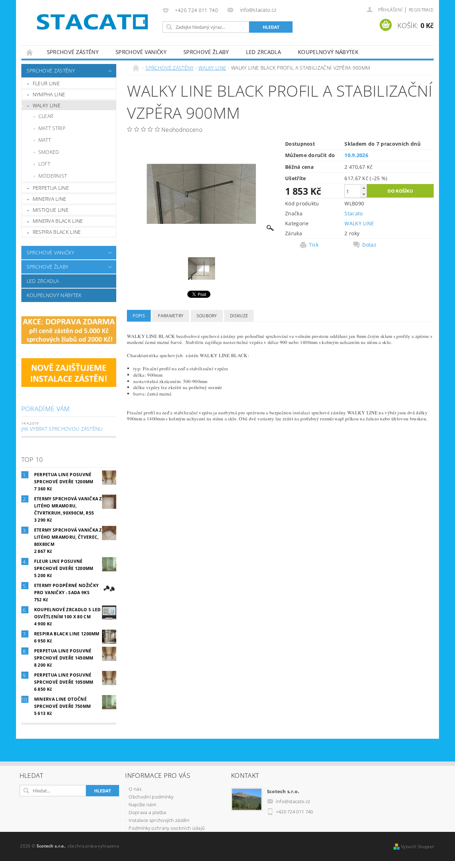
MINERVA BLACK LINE (58, 220)
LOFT (44, 163)
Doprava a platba (147, 812)
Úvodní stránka (29, 52)
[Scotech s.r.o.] (90, 21)
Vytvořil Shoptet (417, 847)
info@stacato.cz (293, 801)
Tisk (313, 245)
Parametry (170, 316)
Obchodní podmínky (151, 796)
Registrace (421, 10)
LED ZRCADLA (263, 51)
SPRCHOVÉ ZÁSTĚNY (72, 51)
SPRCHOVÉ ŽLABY (206, 51)
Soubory (207, 316)
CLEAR (45, 116)
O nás (135, 789)
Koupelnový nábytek (328, 51)
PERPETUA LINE (51, 187)
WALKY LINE (46, 105)
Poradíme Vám (45, 408)
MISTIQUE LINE (51, 209)
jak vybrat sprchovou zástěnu (62, 428)
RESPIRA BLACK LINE (57, 231)
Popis (139, 316)
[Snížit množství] (363, 194)
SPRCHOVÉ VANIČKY (141, 51)
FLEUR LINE (46, 83)
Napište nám (142, 804)
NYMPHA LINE (49, 94)
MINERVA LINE (49, 198)
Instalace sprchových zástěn (159, 820)
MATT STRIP (51, 128)
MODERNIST (52, 175)
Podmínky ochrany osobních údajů (167, 828)
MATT (44, 139)
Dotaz (369, 245)
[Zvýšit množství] (363, 187)
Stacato (353, 213)
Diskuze (239, 316)
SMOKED (48, 152)
